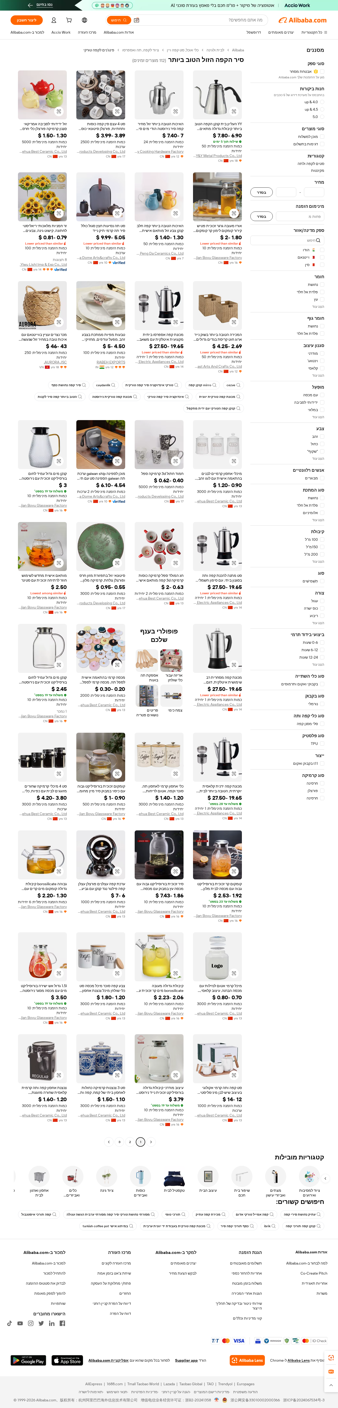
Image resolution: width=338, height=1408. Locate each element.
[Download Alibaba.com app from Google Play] (28, 1360)
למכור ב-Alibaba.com (48, 1263)
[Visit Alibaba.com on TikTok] (9, 1323)
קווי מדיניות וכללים (247, 1318)
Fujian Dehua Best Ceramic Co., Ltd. (42, 151)
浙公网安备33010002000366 (255, 1400)
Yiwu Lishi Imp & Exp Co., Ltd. (43, 264)
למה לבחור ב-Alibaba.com (306, 1263)
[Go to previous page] (151, 1142)
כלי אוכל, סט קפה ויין (183, 50)
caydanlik (103, 385)
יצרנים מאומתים (183, 1263)
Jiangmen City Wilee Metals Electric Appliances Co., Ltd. (159, 361)
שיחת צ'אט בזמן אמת (114, 1273)
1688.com (115, 1384)
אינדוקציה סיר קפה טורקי (165, 397)
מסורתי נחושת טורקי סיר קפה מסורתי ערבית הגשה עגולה (108, 1214)
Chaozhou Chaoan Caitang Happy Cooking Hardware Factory (159, 151)
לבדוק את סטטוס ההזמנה (45, 1283)
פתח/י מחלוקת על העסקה (111, 1283)
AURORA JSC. (55, 362)
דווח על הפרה (120, 1313)
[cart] (68, 21)
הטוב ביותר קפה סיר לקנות (57, 397)
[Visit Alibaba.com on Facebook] (62, 1323)
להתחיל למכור (54, 1273)
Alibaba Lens (299, 1360)
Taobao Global (190, 1384)
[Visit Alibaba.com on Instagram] (30, 1323)
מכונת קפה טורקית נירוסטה (112, 397)
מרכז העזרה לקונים (116, 1263)
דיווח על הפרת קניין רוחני (112, 1303)
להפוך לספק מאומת (49, 1293)
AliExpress (93, 1384)
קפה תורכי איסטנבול (36, 1214)
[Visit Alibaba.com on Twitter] (41, 1323)
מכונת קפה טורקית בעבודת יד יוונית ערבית (174, 1226)
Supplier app (186, 1360)
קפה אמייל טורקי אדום (252, 1214)
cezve (231, 385)
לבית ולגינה (215, 50)
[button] (136, 20)
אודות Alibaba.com (311, 1252)
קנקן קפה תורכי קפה (301, 1226)
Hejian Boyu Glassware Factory (217, 257)
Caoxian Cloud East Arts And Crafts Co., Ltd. (217, 366)
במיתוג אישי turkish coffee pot (105, 1226)
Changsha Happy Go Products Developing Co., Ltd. (100, 151)
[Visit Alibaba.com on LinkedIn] (52, 1323)
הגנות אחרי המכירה (247, 1293)
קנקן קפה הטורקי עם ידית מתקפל (211, 408)
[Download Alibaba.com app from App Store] (67, 1360)
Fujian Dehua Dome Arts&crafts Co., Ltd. (100, 257)
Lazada (169, 1384)
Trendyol (225, 1384)
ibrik (267, 1226)
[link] (331, 1358)
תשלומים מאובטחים (246, 1263)
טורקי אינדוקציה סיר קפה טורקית (149, 385)
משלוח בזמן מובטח (247, 1283)
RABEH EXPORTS (111, 362)
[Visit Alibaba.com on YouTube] (20, 1323)
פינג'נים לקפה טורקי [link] (98, 50)
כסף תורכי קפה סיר (235, 1226)
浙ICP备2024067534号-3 (304, 1400)
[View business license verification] (216, 1400)
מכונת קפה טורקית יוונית (217, 397)
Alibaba (238, 50)
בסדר (261, 192)
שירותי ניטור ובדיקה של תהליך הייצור (239, 1305)
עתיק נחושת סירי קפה (300, 1214)
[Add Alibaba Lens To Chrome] (247, 1360)
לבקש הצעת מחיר (182, 1273)
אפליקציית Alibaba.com (108, 1360)
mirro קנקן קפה (200, 385)
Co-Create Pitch (314, 1273)
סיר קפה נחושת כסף (66, 385)
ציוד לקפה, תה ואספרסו (140, 50)
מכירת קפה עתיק (208, 1214)
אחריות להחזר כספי (247, 1273)
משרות (322, 1293)
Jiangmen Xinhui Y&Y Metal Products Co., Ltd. (217, 156)
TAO (210, 1384)
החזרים (125, 1293)
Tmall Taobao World (143, 1384)
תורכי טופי (172, 1214)
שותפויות (58, 1303)
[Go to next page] (109, 1142)
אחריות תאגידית (314, 1283)
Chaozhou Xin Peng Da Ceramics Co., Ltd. (159, 253)
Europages (246, 1384)
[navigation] (287, 596)
